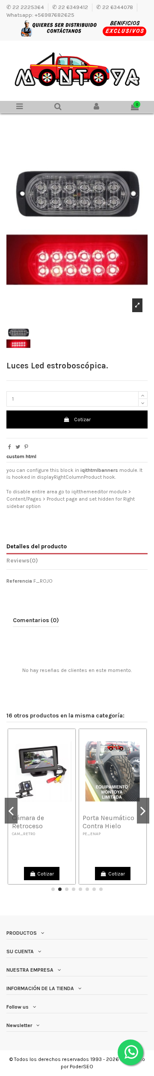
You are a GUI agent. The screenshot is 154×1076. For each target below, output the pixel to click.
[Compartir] (9, 447)
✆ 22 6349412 (70, 6)
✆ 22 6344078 (115, 6)
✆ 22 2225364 (25, 6)
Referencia (19, 581)
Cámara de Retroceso (28, 822)
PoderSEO (81, 1067)
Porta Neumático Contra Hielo (108, 822)
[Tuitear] (17, 447)
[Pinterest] (26, 447)
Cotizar (82, 419)
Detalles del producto (36, 546)
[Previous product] (143, 121)
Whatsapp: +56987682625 (40, 15)
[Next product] (146, 121)
